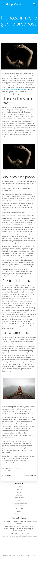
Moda (19, 492)
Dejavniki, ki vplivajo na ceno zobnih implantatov (19, 526)
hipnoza (10, 470)
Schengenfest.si (13, 4)
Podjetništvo (19, 495)
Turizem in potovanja (19, 506)
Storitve (19, 500)
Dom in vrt (19, 489)
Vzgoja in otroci (19, 508)
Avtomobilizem (19, 487)
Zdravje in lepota (14, 468)
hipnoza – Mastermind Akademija (15, 89)
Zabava (19, 511)
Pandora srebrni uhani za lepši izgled (19, 533)
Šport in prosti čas (19, 497)
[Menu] (34, 4)
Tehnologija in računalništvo (19, 503)
